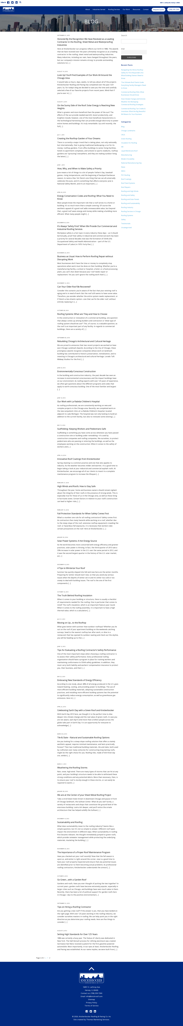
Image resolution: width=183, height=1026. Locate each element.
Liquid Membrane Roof (129, 151)
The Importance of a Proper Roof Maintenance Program (83, 852)
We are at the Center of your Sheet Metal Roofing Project (84, 794)
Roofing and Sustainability (130, 203)
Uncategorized (126, 227)
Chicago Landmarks (128, 131)
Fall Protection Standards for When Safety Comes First (83, 513)
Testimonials (125, 223)
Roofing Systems (127, 215)
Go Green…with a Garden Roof (71, 879)
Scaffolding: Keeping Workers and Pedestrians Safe (81, 428)
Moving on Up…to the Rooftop (71, 622)
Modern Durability (127, 159)
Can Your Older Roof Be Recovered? (74, 286)
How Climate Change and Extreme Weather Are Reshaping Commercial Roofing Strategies (133, 102)
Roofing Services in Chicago (131, 211)
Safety (123, 219)
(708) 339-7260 (96, 993)
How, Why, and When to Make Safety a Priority (79, 168)
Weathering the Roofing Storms (72, 767)
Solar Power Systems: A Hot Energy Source (77, 540)
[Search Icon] (20, 2)
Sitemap (91, 999)
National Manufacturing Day (131, 163)
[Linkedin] (16, 2)
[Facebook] (8, 2)
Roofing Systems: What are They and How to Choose (82, 313)
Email (122, 49)
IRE (122, 147)
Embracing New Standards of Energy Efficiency (79, 680)
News (123, 167)
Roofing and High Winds (129, 191)
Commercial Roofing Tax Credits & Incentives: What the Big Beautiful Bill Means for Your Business (133, 111)
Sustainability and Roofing (69, 822)
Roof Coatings (126, 179)
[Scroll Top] (91, 969)
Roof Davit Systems (128, 183)
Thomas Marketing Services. (98, 1019)
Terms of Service (91, 1005)
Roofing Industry (127, 207)
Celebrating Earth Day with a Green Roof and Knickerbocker (85, 710)
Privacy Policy (91, 1002)
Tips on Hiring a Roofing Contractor (74, 906)
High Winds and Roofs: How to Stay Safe (76, 486)
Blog (122, 127)
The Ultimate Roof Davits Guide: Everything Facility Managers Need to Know (133, 85)
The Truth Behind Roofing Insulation (74, 595)
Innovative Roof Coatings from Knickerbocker (78, 458)
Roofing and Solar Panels (130, 199)
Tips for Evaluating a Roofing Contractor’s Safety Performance (86, 650)
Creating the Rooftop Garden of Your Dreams (78, 138)
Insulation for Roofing (129, 143)
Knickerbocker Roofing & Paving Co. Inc (95, 1016)
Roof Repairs (125, 187)
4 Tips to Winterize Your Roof (71, 568)
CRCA (123, 135)
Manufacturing (126, 155)
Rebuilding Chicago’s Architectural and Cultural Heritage (84, 341)
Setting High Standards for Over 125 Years (77, 934)
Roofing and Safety (128, 195)
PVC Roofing (125, 175)
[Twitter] (12, 2)
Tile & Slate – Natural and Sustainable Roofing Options (83, 737)
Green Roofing (126, 139)
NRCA (123, 171)
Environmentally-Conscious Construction (76, 371)
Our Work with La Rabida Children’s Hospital (78, 401)
